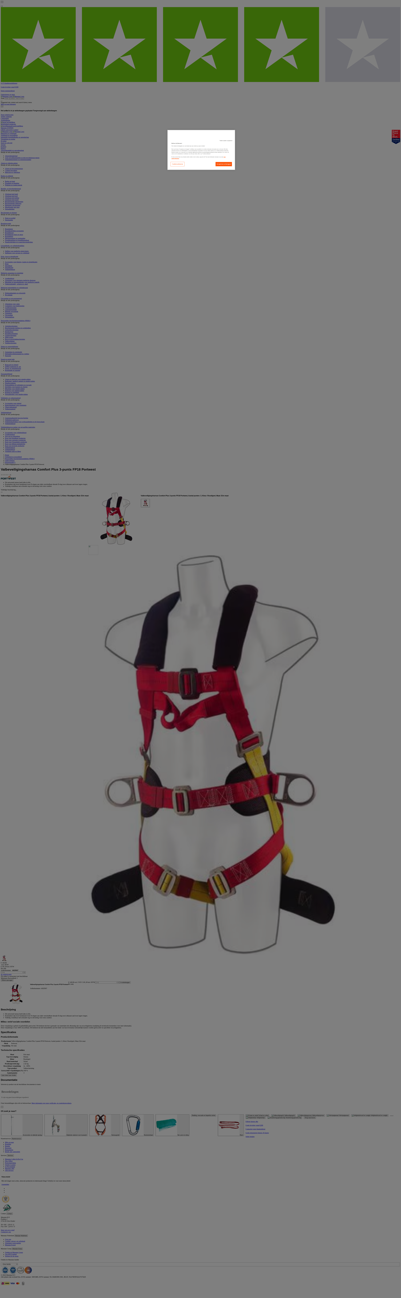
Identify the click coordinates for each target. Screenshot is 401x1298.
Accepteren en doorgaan (224, 164)
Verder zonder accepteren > (226, 140)
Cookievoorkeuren (177, 164)
